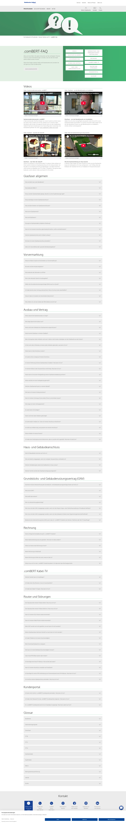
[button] (100, 9)
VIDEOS (74, 51)
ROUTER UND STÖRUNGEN (93, 67)
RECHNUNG (93, 58)
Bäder (48, 8)
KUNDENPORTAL (93, 72)
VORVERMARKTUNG (74, 59)
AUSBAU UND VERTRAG (74, 63)
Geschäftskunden (39, 8)
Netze (53, 8)
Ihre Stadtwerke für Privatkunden (31, 37)
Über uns (99, 2)
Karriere (84, 2)
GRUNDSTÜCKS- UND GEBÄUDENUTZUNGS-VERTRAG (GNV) (93, 52)
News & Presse (91, 2)
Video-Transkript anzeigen (31, 115)
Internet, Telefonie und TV (44, 37)
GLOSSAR (93, 76)
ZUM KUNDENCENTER (31, 69)
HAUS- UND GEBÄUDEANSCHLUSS (74, 67)
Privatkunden (28, 8)
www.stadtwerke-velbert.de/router (49, 127)
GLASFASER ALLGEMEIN (74, 55)
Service (78, 2)
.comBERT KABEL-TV (93, 62)
